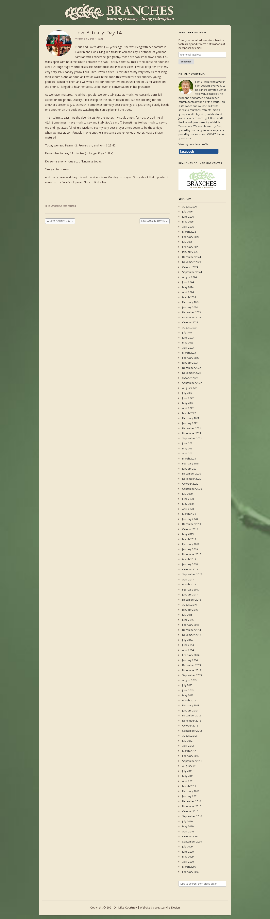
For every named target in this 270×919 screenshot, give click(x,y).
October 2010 (190, 811)
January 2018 (190, 564)
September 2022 (192, 383)
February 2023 (190, 357)
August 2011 (189, 766)
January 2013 (190, 710)
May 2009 (188, 856)
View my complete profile (193, 144)
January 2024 (190, 307)
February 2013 (190, 705)
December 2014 (191, 630)
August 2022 (189, 388)
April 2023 (188, 347)
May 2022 (188, 403)
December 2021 (191, 428)
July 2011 (187, 771)
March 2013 (189, 700)
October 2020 (190, 483)
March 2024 (189, 297)
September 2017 (192, 574)
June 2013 (188, 690)
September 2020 (192, 489)
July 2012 (187, 741)
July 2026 (187, 211)
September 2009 (192, 841)
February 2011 (190, 791)
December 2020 (191, 473)
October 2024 (190, 267)
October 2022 (190, 378)
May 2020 (188, 504)
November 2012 (191, 720)
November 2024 (191, 262)
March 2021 (189, 458)
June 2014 (188, 645)
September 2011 (192, 761)
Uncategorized (67, 206)
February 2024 (190, 302)
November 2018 (191, 554)
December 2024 (191, 257)
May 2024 (188, 287)
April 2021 (188, 453)
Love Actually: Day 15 (154, 221)
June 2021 (188, 443)
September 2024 (192, 272)
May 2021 (188, 448)
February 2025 (190, 247)
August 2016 (189, 604)
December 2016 (191, 599)
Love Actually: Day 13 (60, 221)
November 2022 (191, 373)
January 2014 (190, 660)
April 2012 (188, 745)
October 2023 (190, 322)
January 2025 (190, 252)
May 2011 (188, 776)
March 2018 (189, 559)
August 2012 (189, 735)
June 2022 (188, 398)
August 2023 (189, 327)
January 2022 (190, 423)
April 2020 (188, 509)
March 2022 (189, 413)
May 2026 (188, 221)
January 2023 (190, 362)
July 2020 (187, 493)
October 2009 (190, 836)
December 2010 (191, 801)
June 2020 (188, 499)
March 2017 (189, 584)
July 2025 (187, 241)
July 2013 (187, 685)
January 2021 (190, 468)
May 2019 (188, 534)
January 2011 (190, 796)
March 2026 (189, 231)
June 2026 (188, 216)
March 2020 (189, 514)
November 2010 (191, 806)
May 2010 (188, 826)
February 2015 (190, 625)
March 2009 (189, 866)
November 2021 (191, 433)
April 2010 (188, 831)
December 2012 (191, 715)
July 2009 (187, 846)
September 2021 (192, 438)
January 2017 (190, 594)
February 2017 (190, 589)
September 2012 (192, 730)
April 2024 (188, 292)
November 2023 (191, 317)
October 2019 (190, 529)
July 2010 (187, 821)
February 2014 (190, 655)
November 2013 (191, 670)
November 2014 (191, 635)
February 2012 (190, 756)
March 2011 (189, 786)
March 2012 (189, 751)
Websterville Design (167, 907)
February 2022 (190, 418)
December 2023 (191, 312)
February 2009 (190, 872)
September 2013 (192, 675)
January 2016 (190, 609)
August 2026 (189, 206)
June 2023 (188, 337)
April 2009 (188, 861)
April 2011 (188, 781)
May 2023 (188, 342)
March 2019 (189, 539)
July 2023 (187, 332)
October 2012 (190, 725)
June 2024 (188, 282)
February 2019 (190, 544)
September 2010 (192, 816)
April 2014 (188, 650)
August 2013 (189, 680)
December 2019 (191, 524)
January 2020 (190, 519)
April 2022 (188, 408)
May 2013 (188, 695)
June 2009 (188, 851)
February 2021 (190, 463)
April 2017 (188, 579)
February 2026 (190, 237)
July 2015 (187, 614)
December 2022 (191, 368)
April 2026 (188, 226)
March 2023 (189, 352)
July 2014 (187, 640)
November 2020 (191, 478)
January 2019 (190, 549)
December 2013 (191, 665)
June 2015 (188, 620)
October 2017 (190, 569)
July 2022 (187, 393)
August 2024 (189, 277)
